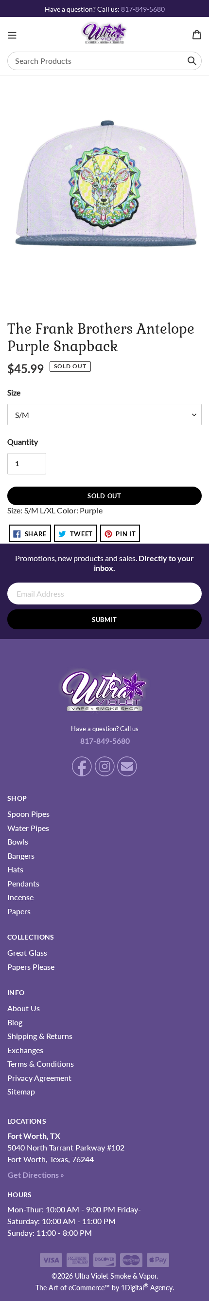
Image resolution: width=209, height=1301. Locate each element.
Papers (19, 911)
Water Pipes (28, 827)
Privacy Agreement (39, 1077)
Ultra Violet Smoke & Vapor (116, 1276)
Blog (14, 1022)
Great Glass (27, 952)
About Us (23, 1008)
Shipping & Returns (39, 1035)
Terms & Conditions (40, 1063)
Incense (20, 897)
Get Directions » (36, 1174)
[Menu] (12, 34)
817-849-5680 (143, 9)
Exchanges (25, 1050)
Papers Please (30, 966)
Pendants (23, 883)
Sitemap (21, 1091)
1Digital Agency (147, 1287)
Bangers (21, 855)
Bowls (17, 841)
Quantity (22, 441)
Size (13, 392)
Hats (15, 869)
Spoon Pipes (28, 813)
